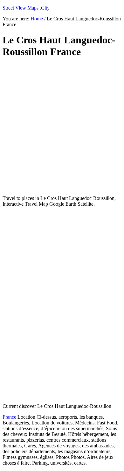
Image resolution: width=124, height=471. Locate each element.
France (9, 417)
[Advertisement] (62, 127)
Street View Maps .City (26, 8)
